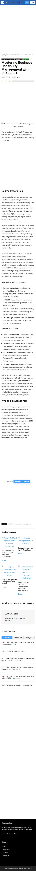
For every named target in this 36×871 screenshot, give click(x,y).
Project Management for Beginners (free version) (9, 582)
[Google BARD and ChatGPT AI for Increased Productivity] (10, 538)
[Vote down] (6, 81)
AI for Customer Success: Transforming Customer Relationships (24, 587)
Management (19, 59)
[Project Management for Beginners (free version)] (10, 567)
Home (3, 54)
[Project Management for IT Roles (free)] (26, 538)
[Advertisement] (18, 25)
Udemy (26, 59)
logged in (17, 618)
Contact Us (5, 834)
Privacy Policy (13, 834)
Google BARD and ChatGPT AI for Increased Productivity (8, 554)
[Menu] (2, 2)
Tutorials (5, 852)
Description (6, 855)
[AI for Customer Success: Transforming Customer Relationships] (26, 567)
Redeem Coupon (22, 481)
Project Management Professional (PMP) (19, 685)
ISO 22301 (11, 59)
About (4, 846)
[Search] (21, 2)
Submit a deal (27, 2)
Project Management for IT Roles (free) (25, 549)
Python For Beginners (13, 651)
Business (4, 59)
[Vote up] (9, 81)
